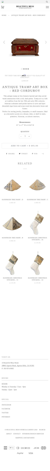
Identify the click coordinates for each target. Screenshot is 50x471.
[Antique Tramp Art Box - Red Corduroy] (22, 69)
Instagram (6, 405)
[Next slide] (46, 42)
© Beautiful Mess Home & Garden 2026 (21, 430)
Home (4, 15)
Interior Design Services (33, 434)
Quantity (25, 131)
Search (42, 430)
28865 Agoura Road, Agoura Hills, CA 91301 (18, 366)
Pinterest (6, 417)
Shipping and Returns (25, 438)
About (9, 434)
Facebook (6, 409)
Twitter (5, 413)
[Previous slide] (4, 42)
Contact (17, 434)
